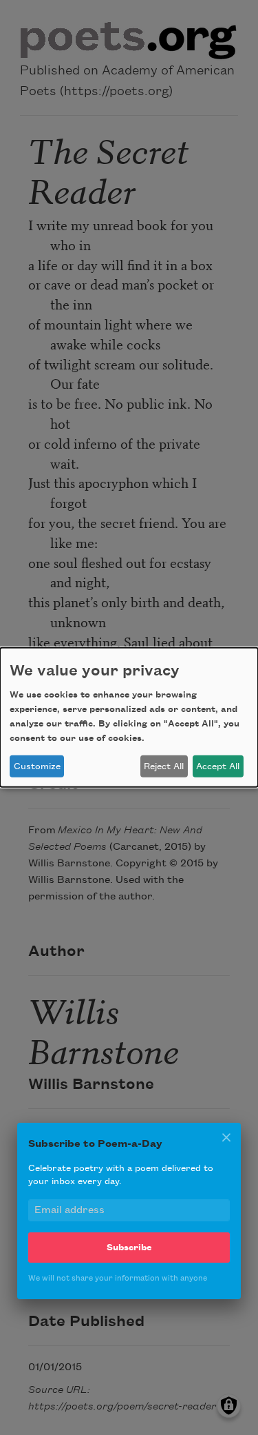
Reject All (164, 766)
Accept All (217, 766)
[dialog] (129, 717)
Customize (37, 766)
